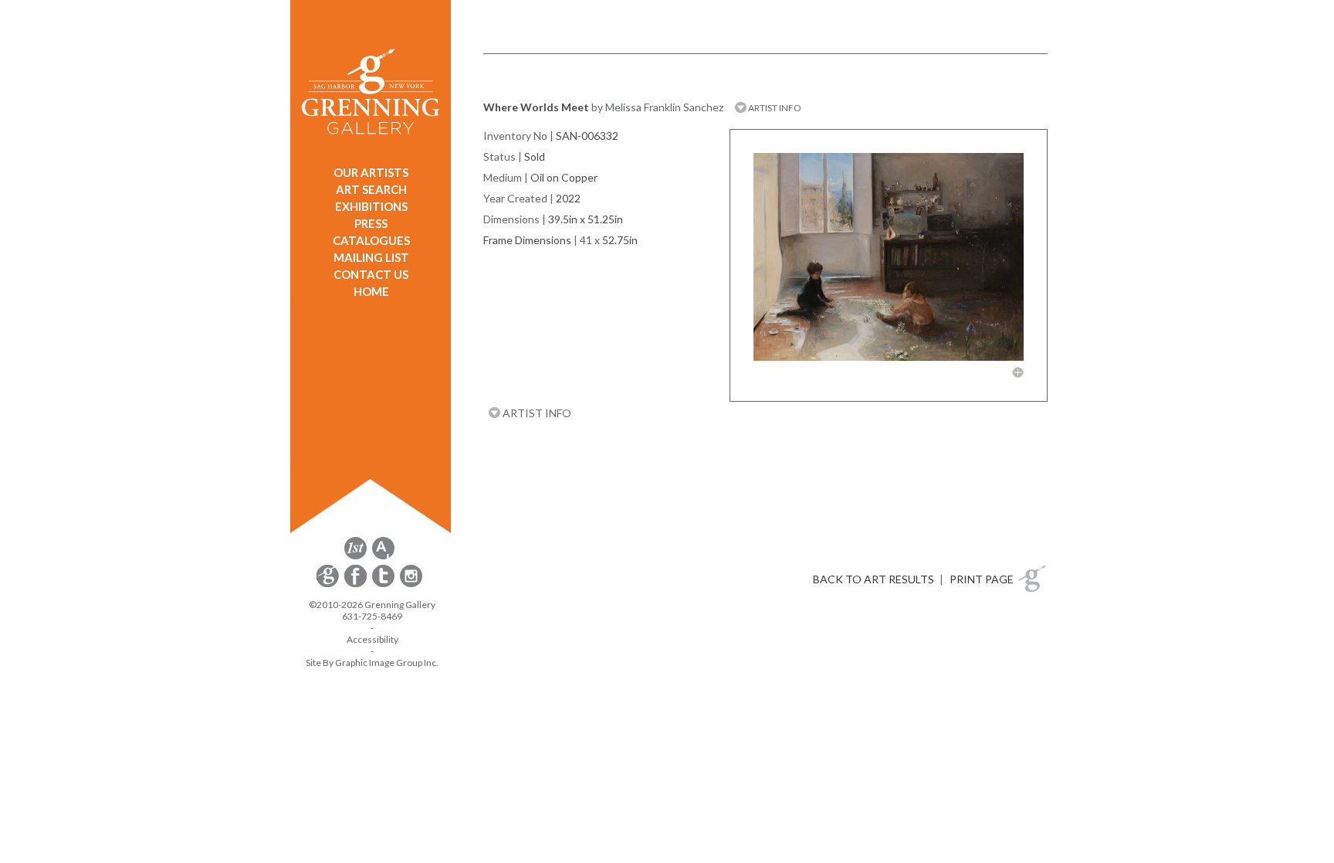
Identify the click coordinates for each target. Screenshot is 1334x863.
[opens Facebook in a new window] (357, 584)
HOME (371, 291)
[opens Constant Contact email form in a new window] (329, 584)
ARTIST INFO (774, 108)
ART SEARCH (371, 189)
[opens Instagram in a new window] (411, 584)
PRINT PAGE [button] (982, 579)
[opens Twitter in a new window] (384, 584)
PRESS (371, 223)
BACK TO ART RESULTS (873, 579)
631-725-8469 (372, 616)
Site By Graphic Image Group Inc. (372, 662)
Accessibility (372, 639)
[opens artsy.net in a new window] (383, 556)
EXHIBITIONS (371, 206)
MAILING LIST (371, 257)
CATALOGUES (371, 240)
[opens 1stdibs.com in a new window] (355, 556)
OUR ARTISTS (371, 172)
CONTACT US (371, 274)
